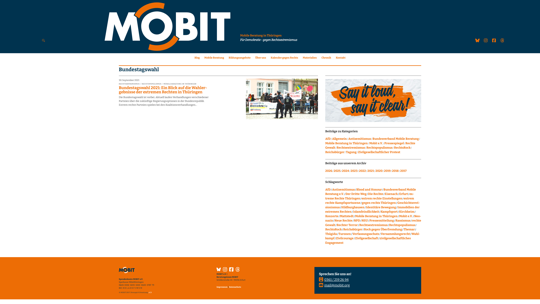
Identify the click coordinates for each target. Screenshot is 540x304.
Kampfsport (389, 212)
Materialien (310, 57)
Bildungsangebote (240, 57)
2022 (362, 171)
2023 (354, 171)
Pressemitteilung (381, 220)
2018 (395, 171)
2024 (345, 171)
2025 (337, 171)
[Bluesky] (219, 269)
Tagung (351, 152)
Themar (409, 229)
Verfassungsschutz (365, 234)
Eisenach (391, 194)
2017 (403, 171)
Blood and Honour (369, 189)
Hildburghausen (352, 207)
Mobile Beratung (214, 57)
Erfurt (403, 194)
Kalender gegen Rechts (284, 57)
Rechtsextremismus (129, 84)
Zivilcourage (345, 238)
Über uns (260, 57)
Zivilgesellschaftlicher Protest (379, 152)
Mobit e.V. (376, 143)
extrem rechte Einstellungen (382, 198)
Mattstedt (347, 216)
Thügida (331, 234)
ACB (150, 292)
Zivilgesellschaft (366, 238)
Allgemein (339, 139)
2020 (378, 171)
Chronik (326, 57)
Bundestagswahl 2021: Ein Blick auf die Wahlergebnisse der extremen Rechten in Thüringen (163, 89)
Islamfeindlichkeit (366, 212)
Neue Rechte (343, 220)
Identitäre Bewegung (381, 207)
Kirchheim (406, 212)
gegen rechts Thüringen (379, 203)
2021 (370, 171)
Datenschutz (235, 287)
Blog (197, 57)
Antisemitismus (359, 139)
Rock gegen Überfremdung (383, 229)
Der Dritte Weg (356, 194)
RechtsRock (402, 147)
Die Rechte (375, 194)
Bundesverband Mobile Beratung (396, 139)
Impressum (222, 287)
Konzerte (331, 216)
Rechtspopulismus (151, 84)
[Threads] (238, 270)
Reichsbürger (334, 152)
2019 (387, 171)
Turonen (344, 234)
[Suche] (43, 40)
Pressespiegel (394, 143)
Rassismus (402, 220)
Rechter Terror (347, 225)
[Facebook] (231, 270)
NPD (357, 220)
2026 (328, 171)
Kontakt (341, 57)
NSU (365, 220)
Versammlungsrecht (395, 234)
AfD (328, 139)
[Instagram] (225, 270)
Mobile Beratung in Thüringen (180, 84)
